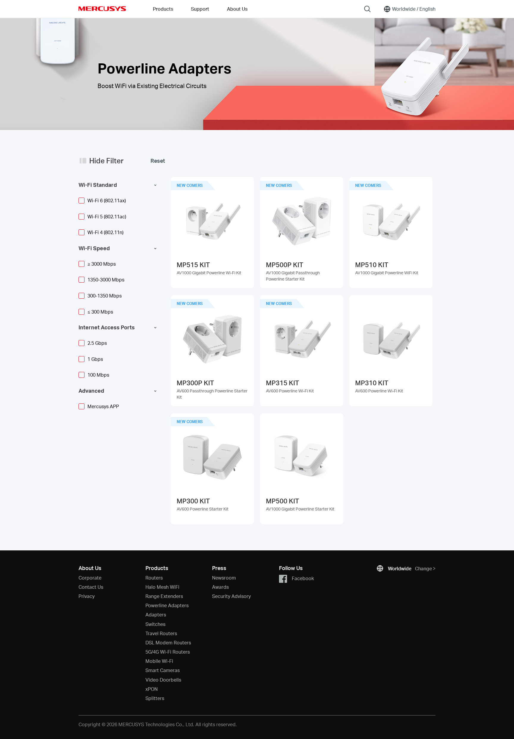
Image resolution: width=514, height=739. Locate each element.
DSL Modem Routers (168, 642)
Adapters (155, 614)
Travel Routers (161, 633)
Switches (155, 624)
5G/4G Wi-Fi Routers (167, 652)
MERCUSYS (102, 8)
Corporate (90, 577)
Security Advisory (231, 596)
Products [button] (163, 9)
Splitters (154, 698)
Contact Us (91, 587)
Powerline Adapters (167, 605)
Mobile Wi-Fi (159, 661)
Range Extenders (164, 596)
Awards (220, 587)
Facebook (303, 578)
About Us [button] (237, 9)
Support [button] (200, 9)
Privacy (87, 596)
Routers (154, 577)
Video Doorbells (163, 679)
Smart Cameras (162, 670)
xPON (151, 689)
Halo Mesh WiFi (162, 587)
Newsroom (224, 577)
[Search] (367, 9)
